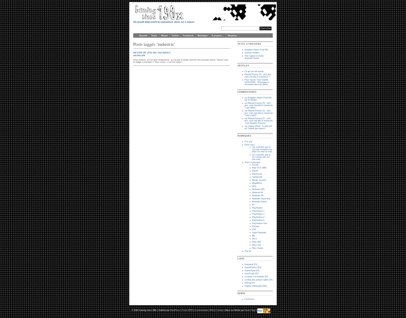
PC (253, 205)
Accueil (143, 35)
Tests (154, 35)
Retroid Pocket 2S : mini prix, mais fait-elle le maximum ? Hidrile (259, 105)
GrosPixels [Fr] (252, 274)
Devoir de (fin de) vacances (152, 53)
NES (254, 186)
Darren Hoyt (250, 310)
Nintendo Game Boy (261, 199)
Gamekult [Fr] (251, 264)
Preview (255, 226)
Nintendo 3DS (258, 189)
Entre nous (250, 145)
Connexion (249, 299)
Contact (220, 310)
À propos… (218, 35)
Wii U (254, 239)
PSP (254, 229)
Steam (164, 35)
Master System (259, 180)
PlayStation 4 (258, 217)
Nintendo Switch (259, 202)
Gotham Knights (252, 53)
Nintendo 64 (257, 192)
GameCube (257, 177)
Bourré (255, 171)
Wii (253, 236)
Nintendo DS (258, 195)
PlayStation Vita (259, 223)
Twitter (175, 35)
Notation (232, 35)
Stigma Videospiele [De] (256, 286)
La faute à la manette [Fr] (256, 277)
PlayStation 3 (258, 214)
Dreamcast (257, 174)
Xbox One (256, 245)
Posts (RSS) (187, 310)
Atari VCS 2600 (259, 168)
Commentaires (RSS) (205, 310)
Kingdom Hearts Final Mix (256, 50)
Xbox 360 (256, 242)
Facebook (188, 35)
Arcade (255, 165)
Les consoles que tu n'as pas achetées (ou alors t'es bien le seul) (262, 149)
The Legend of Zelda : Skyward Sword (255, 57)
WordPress (175, 310)
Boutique (203, 35)
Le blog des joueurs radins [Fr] (258, 280)
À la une (248, 142)
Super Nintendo (259, 232)
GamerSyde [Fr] (252, 271)
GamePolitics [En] (253, 267)
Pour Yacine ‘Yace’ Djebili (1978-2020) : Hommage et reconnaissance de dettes (257, 82)
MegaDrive (257, 183)
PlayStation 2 (258, 211)
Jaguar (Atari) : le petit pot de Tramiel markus (258, 127)
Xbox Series (257, 248)
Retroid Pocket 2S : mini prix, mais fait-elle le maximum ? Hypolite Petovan (259, 120)
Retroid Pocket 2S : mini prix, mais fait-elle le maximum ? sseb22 (259, 113)
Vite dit (248, 251)
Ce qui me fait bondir (254, 71)
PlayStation (257, 208)
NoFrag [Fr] (250, 283)
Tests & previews (252, 162)
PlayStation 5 (258, 220)
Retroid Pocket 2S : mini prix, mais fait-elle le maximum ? (258, 75)
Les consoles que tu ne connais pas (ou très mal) (261, 157)
